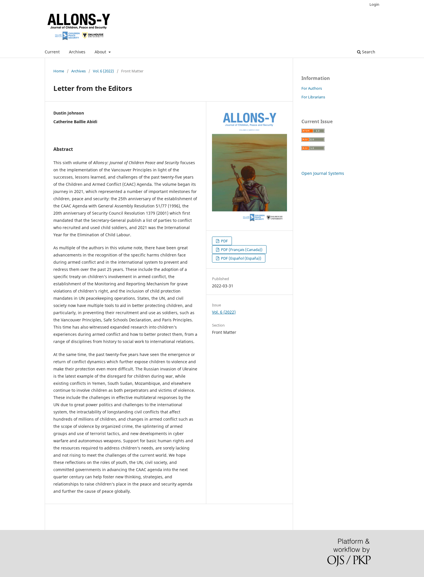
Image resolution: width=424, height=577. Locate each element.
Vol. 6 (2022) (103, 71)
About (101, 52)
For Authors (311, 88)
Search (368, 52)
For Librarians (313, 97)
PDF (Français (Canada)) (241, 249)
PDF (224, 240)
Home (58, 71)
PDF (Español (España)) (240, 258)
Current (52, 52)
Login (374, 4)
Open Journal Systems (322, 173)
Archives (77, 52)
